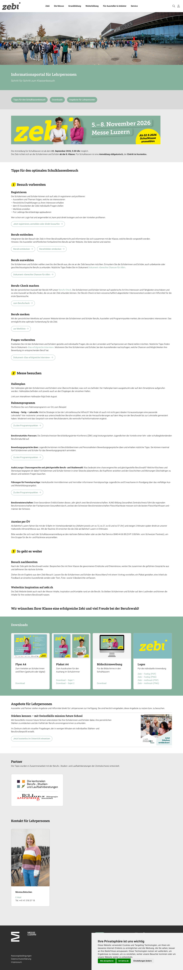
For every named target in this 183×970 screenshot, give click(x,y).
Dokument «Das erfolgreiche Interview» (31, 357)
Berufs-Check (65, 290)
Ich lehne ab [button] (123, 961)
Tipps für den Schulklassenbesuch (29, 99)
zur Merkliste (19, 328)
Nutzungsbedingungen (21, 956)
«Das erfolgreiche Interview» (40, 347)
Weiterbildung (92, 6)
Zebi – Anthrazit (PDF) (148, 680)
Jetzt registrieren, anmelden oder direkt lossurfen (36, 224)
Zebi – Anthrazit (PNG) (148, 683)
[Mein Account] (178, 6)
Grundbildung (74, 6)
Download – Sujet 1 (65, 680)
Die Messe (59, 6)
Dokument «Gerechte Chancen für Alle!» (106, 267)
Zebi (47, 6)
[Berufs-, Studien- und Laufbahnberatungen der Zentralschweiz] (37, 789)
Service (134, 6)
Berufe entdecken (21, 249)
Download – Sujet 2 (65, 683)
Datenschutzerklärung (21, 959)
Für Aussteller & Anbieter (114, 6)
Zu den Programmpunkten (25, 425)
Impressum (16, 962)
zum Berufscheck (21, 303)
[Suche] (173, 6)
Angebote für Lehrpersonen (82, 99)
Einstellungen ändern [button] (142, 961)
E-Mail (18, 897)
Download (20, 683)
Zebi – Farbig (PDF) (147, 674)
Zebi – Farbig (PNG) (147, 677)
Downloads (57, 99)
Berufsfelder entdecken (50, 249)
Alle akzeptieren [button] (107, 961)
